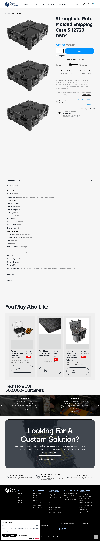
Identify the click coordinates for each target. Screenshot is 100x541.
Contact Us (52, 504)
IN (10, 186)
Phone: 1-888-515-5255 (71, 495)
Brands (62, 5)
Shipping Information (55, 495)
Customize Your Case (45, 459)
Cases (26, 5)
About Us (51, 502)
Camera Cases (37, 500)
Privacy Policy (53, 509)
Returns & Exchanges (55, 497)
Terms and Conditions (55, 507)
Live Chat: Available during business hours (70, 498)
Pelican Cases (37, 493)
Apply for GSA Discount (86, 511)
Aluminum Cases (38, 503)
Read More (86, 94)
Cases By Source (47, 537)
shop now (18, 369)
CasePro (74, 5)
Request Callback (80, 101)
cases (7, 13)
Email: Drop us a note (70, 493)
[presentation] (1, 405)
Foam (36, 5)
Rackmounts (48, 5)
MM (16, 186)
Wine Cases (37, 505)
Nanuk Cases (37, 495)
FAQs (50, 499)
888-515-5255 (89, 102)
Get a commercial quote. (73, 65)
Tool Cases (36, 498)
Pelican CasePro (38, 508)
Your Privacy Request (55, 512)
